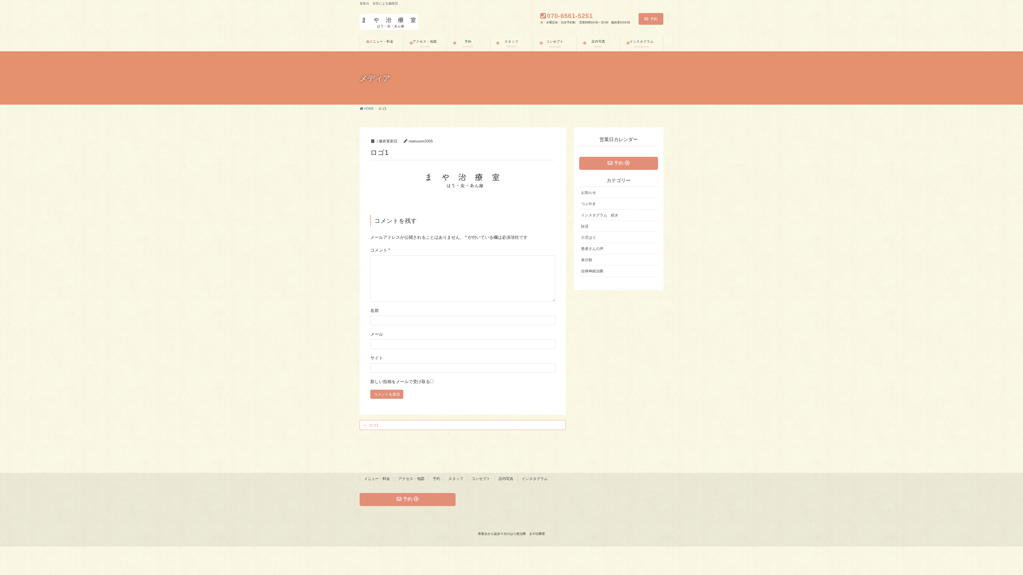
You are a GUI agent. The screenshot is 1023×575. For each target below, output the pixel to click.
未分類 (586, 260)
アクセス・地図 (411, 479)
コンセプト (481, 479)
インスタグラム (535, 479)
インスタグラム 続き (599, 215)
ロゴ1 (374, 425)
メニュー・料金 (377, 479)
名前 (374, 310)
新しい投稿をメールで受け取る (400, 381)
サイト (376, 358)
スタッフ (455, 479)
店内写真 (505, 479)
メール (376, 334)
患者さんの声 (592, 249)
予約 (653, 19)
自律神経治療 (592, 271)
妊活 (584, 226)
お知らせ (588, 192)
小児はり (588, 237)
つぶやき (588, 204)
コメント (380, 250)
